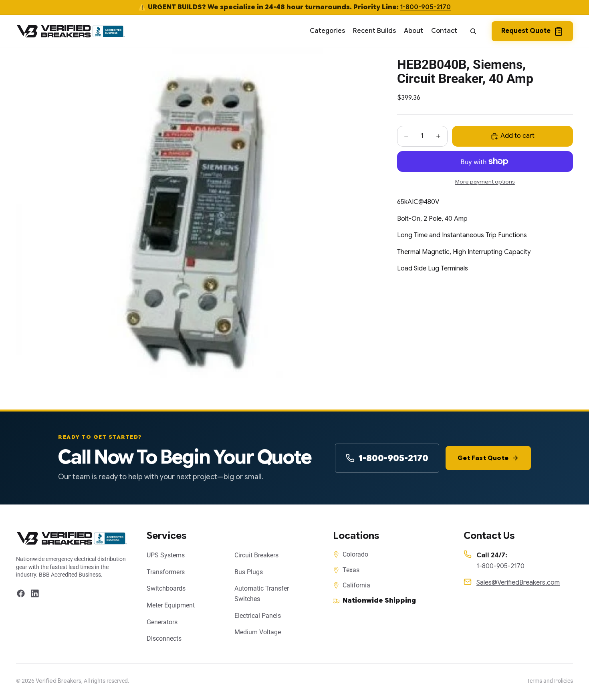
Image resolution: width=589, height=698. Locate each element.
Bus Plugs (248, 572)
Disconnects (164, 638)
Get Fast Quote (483, 458)
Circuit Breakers (256, 555)
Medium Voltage (257, 632)
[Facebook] (21, 593)
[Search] (473, 31)
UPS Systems (166, 555)
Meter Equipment (171, 605)
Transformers (166, 572)
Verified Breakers (58, 680)
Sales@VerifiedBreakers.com (518, 583)
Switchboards (166, 588)
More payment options (485, 181)
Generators (162, 622)
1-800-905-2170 (425, 7)
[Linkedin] (35, 593)
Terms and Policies (550, 681)
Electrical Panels (257, 615)
